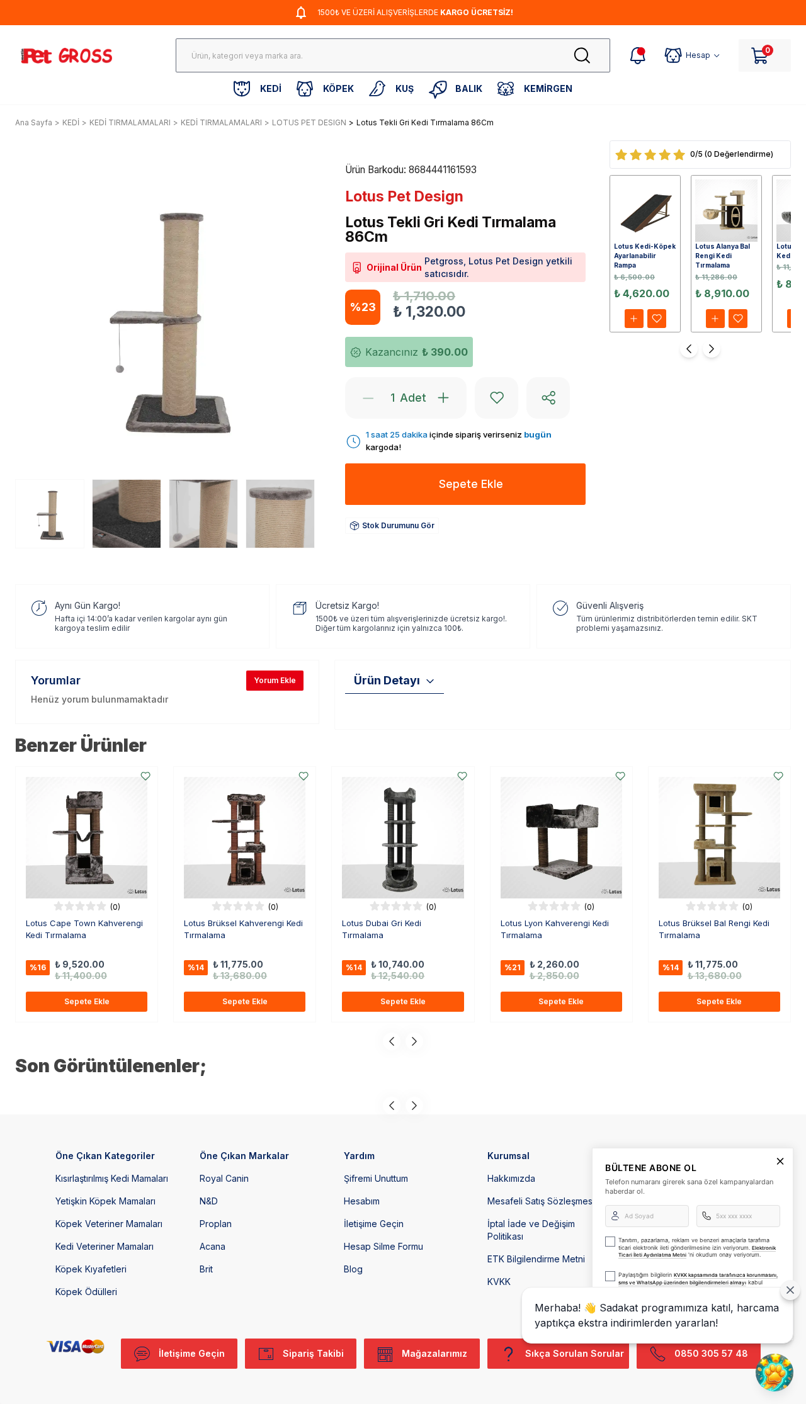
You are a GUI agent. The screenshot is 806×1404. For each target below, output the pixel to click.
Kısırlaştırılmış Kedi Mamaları (111, 1178)
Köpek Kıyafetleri (91, 1269)
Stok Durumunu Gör (398, 525)
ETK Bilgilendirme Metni (536, 1259)
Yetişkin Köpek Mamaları (105, 1201)
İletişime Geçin (374, 1223)
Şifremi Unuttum (376, 1178)
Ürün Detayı (387, 680)
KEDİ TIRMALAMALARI (130, 122)
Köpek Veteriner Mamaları (108, 1223)
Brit (206, 1269)
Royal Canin (224, 1178)
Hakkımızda (511, 1178)
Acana (212, 1246)
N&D (209, 1201)
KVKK (499, 1281)
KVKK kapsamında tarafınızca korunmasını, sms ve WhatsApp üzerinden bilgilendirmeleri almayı (698, 1279)
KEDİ (70, 122)
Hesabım (362, 1201)
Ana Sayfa (33, 122)
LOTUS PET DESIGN (309, 122)
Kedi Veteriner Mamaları (104, 1246)
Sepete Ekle (87, 1001)
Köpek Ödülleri (86, 1291)
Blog (353, 1269)
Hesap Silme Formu (383, 1246)
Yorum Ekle (275, 680)
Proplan (216, 1223)
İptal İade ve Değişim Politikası (531, 1230)
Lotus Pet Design (404, 196)
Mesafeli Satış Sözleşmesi (540, 1201)
